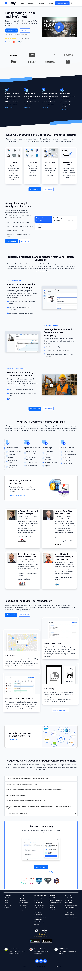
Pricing (22, 3)
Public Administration (55, 902)
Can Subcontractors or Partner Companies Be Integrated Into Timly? (26, 800)
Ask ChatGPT (68, 898)
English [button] (74, 3)
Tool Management (39, 905)
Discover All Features (59, 710)
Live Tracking (38, 919)
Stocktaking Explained (70, 905)
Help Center (22, 900)
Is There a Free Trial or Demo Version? (17, 813)
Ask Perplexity (68, 900)
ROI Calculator (23, 907)
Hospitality (52, 910)
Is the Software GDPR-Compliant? (16, 795)
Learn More (8, 107)
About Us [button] (41, 3)
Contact (6, 900)
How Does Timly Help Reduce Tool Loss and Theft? (21, 784)
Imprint (24, 966)
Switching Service (24, 905)
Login (52, 3)
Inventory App (38, 898)
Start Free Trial (24, 30)
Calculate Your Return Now (17, 495)
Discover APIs (13, 739)
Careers (6, 907)
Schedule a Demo (11, 30)
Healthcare (52, 907)
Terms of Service (41, 966)
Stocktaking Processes (40, 917)
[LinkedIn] (37, 961)
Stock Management (69, 907)
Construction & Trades (55, 900)
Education (52, 905)
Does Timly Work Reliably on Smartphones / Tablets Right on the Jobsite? (28, 778)
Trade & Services (54, 898)
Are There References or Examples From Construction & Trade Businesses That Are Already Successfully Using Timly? (38, 807)
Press (6, 902)
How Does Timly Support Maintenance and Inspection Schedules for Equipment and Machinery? (34, 789)
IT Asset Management (70, 917)
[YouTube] (41, 961)
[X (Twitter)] (45, 961)
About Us (7, 898)
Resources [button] (30, 3)
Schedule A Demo (62, 3)
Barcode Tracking (69, 914)
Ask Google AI (68, 902)
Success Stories (23, 902)
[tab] (43, 219)
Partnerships (8, 905)
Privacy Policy (57, 966)
